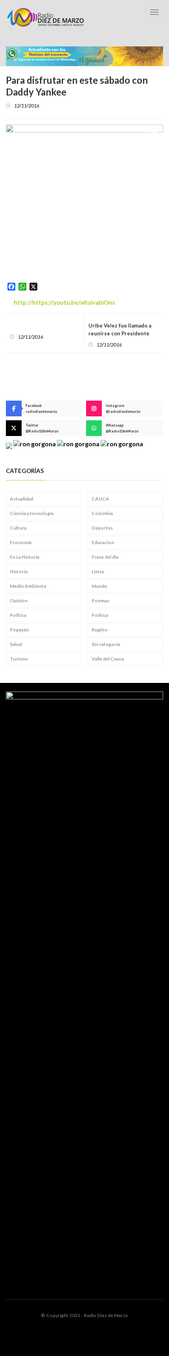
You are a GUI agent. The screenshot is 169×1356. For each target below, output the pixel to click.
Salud (16, 644)
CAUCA (100, 499)
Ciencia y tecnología (31, 513)
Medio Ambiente (28, 586)
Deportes (102, 528)
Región (99, 630)
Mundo (99, 586)
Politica (18, 615)
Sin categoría (106, 644)
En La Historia (24, 557)
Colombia (102, 513)
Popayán (19, 630)
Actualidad (21, 499)
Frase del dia (105, 557)
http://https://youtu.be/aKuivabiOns (64, 302)
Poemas (100, 600)
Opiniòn (19, 600)
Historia (19, 571)
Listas (98, 571)
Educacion (103, 542)
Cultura (18, 528)
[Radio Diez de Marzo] (45, 17)
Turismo (19, 659)
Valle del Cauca (108, 659)
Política (100, 615)
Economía (20, 542)
